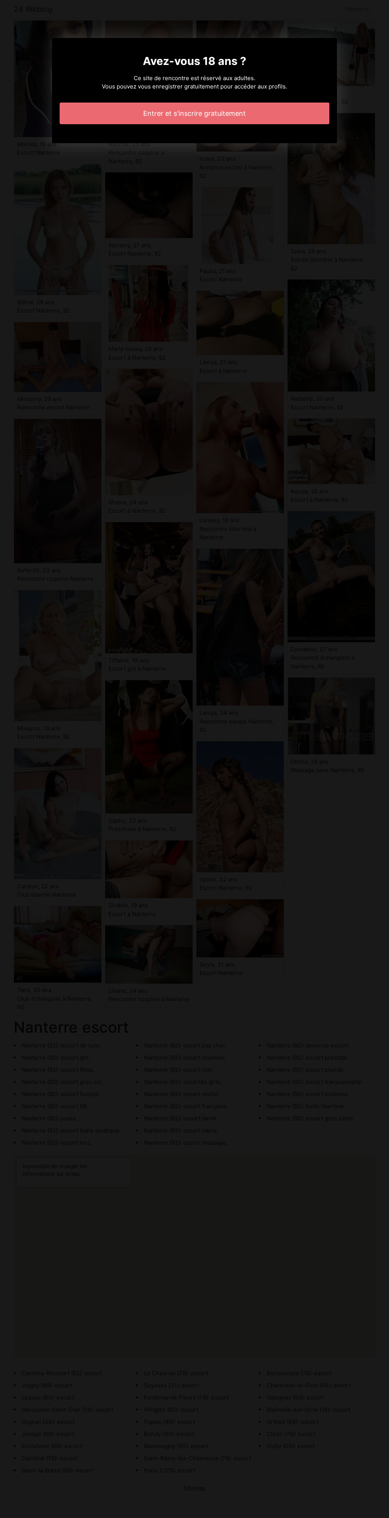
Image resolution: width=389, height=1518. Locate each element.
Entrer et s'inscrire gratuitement (194, 113)
